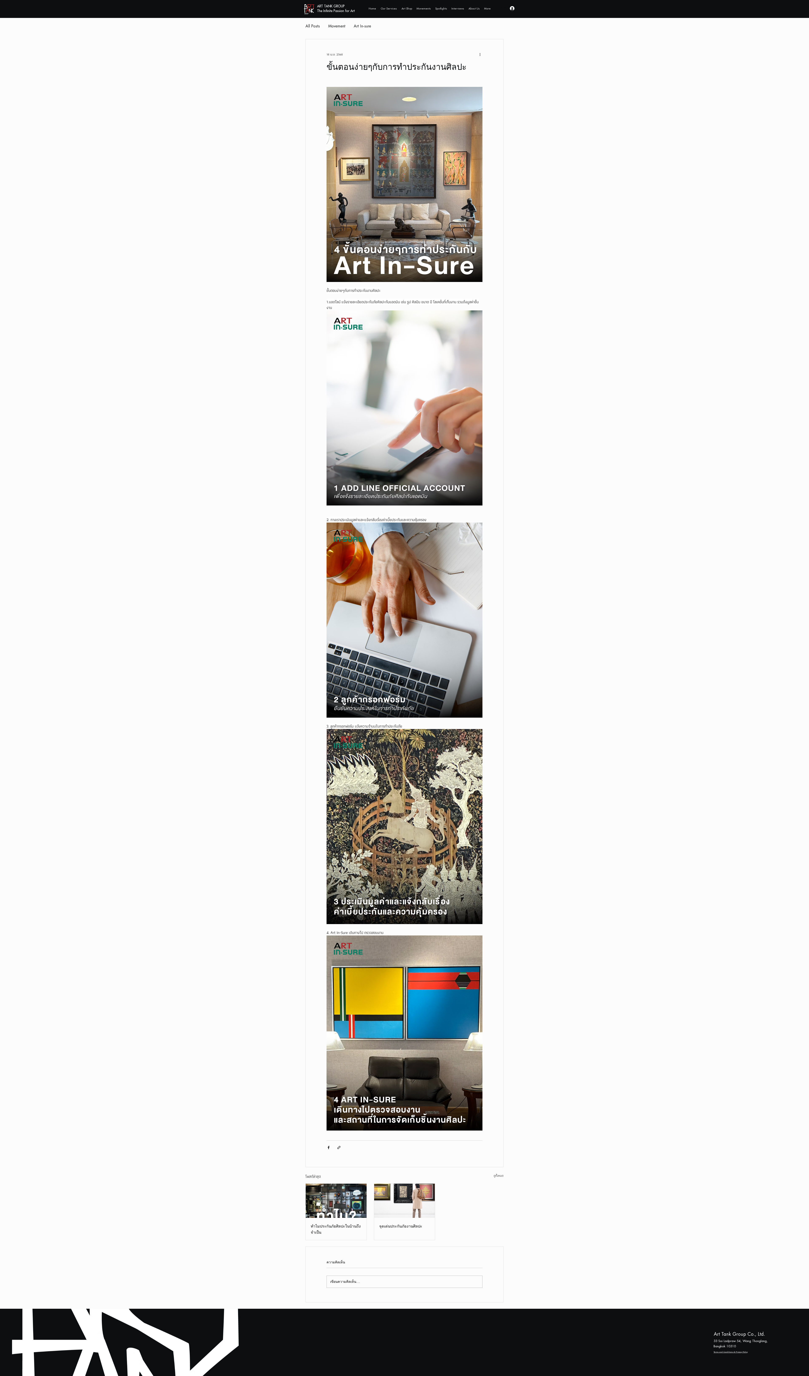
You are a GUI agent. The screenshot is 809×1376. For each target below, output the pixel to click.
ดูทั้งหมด (499, 1176)
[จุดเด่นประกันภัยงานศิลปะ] (404, 1201)
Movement (336, 26)
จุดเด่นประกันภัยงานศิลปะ (400, 1226)
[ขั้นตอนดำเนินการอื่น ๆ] (479, 54)
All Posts (312, 26)
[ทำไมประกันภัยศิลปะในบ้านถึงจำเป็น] (336, 1201)
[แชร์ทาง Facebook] (329, 1148)
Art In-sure (362, 26)
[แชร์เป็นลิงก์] (339, 1148)
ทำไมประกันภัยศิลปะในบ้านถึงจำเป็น (336, 1229)
